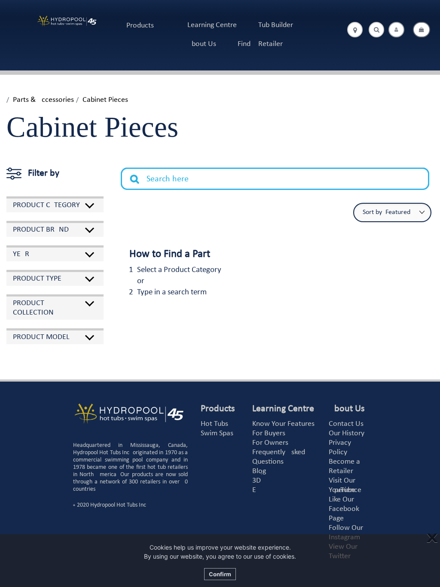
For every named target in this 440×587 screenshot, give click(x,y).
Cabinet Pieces (105, 100)
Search (139, 172)
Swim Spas (217, 433)
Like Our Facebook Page (344, 509)
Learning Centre (212, 25)
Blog (259, 471)
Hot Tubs (214, 424)
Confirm (220, 574)
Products (140, 25)
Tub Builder (275, 25)
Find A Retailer (260, 44)
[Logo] (67, 21)
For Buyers (268, 433)
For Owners (270, 443)
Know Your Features (283, 424)
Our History (346, 433)
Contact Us (346, 424)
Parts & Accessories (43, 100)
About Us (201, 44)
